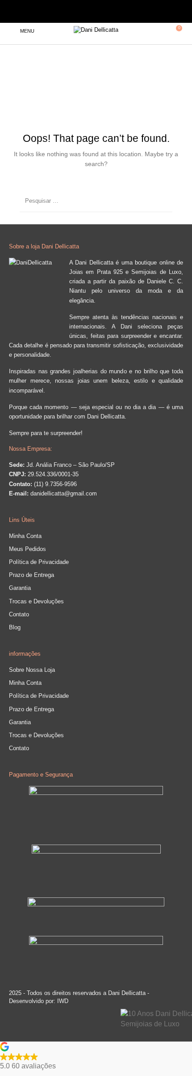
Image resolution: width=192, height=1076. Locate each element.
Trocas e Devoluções (36, 601)
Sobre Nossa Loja (32, 669)
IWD (61, 1001)
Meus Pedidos (27, 549)
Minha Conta (25, 536)
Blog (15, 627)
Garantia (20, 588)
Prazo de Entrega (31, 575)
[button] (96, 1057)
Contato (19, 614)
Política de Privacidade (39, 562)
